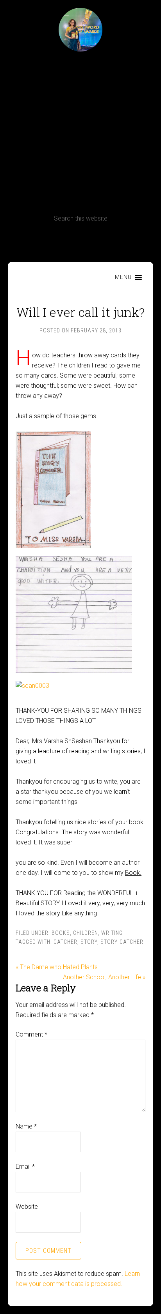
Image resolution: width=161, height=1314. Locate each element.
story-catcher (121, 942)
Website (27, 1206)
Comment (31, 1034)
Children (85, 933)
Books (61, 933)
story (88, 942)
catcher (65, 942)
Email (25, 1166)
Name (26, 1126)
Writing (112, 933)
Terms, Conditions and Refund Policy (81, 241)
